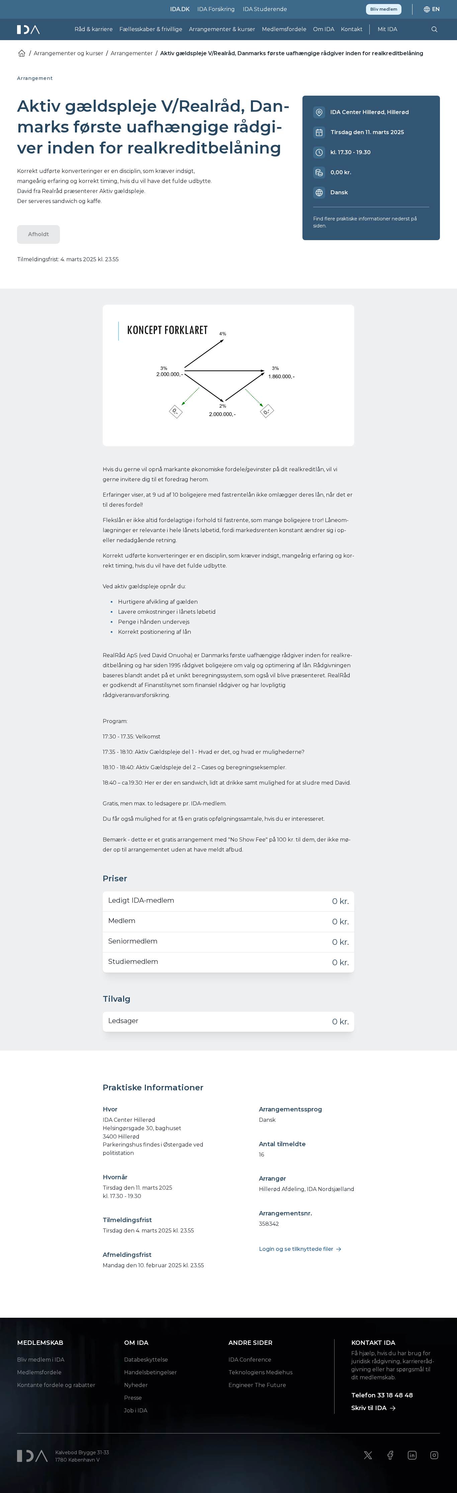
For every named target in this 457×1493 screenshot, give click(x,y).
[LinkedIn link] (412, 1455)
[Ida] (29, 29)
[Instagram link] (434, 1455)
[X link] (368, 1455)
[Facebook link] (390, 1455)
